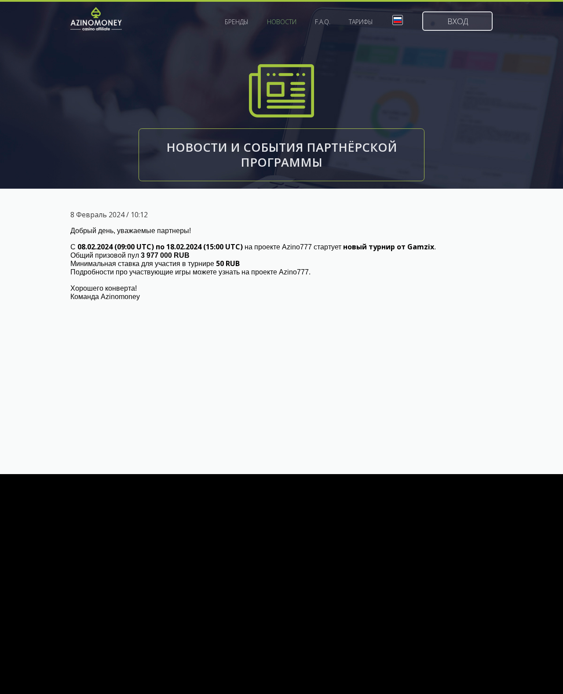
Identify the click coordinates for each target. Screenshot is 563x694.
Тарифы (361, 22)
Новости (281, 22)
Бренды (237, 22)
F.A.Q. (322, 22)
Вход (457, 21)
